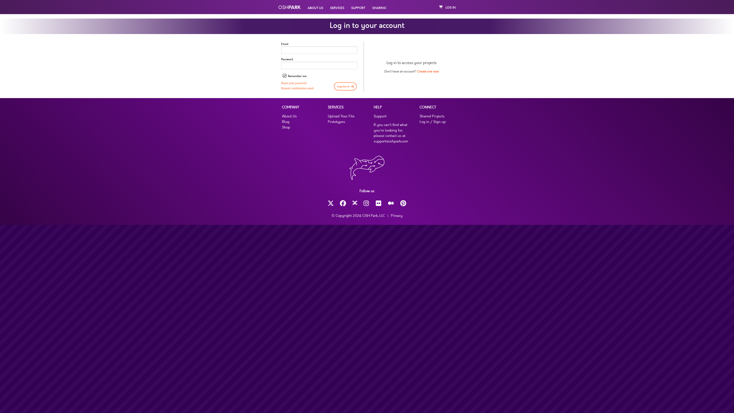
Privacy (397, 215)
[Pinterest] (403, 203)
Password (287, 59)
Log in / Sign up (433, 122)
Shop (286, 127)
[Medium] (391, 203)
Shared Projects (432, 116)
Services (337, 8)
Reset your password (293, 83)
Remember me (297, 76)
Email (284, 44)
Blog (285, 122)
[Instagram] (367, 203)
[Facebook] (343, 203)
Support (358, 8)
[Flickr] (379, 203)
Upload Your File (341, 116)
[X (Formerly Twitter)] (331, 203)
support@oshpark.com (391, 141)
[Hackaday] (355, 203)
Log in (451, 8)
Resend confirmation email (297, 88)
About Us (315, 8)
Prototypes (336, 122)
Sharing (379, 8)
